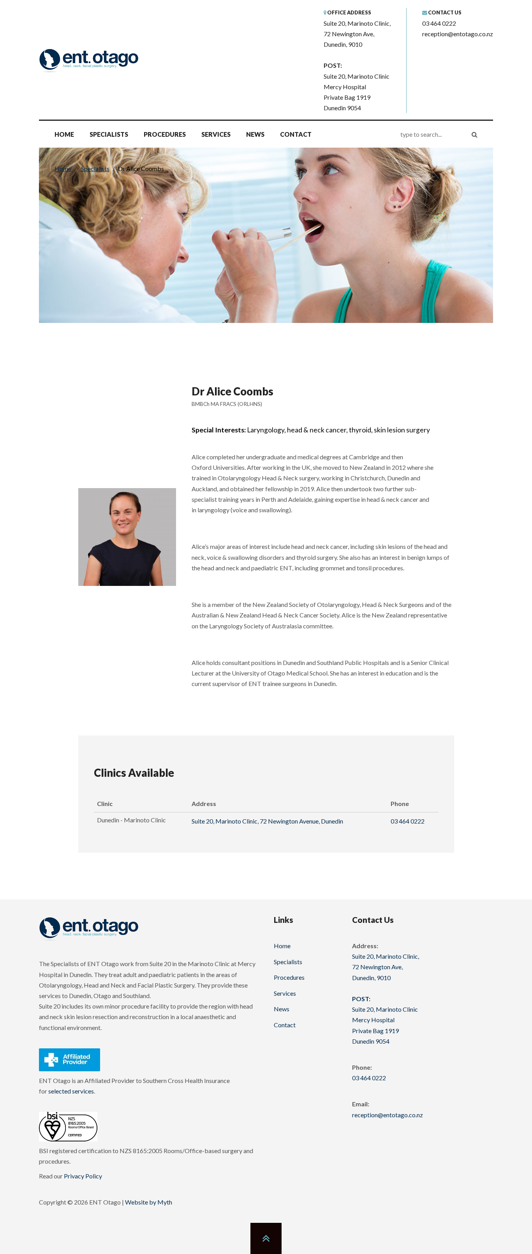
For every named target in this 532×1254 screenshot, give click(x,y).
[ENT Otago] (88, 60)
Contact (296, 134)
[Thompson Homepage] (88, 928)
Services (216, 134)
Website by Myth (148, 1202)
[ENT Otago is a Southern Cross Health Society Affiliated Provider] (69, 1058)
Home (64, 134)
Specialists (109, 134)
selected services (71, 1091)
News (255, 134)
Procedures (165, 134)
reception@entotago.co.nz (457, 33)
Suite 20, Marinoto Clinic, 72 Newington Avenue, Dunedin (267, 821)
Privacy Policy (83, 1176)
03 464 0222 (439, 23)
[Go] (474, 134)
